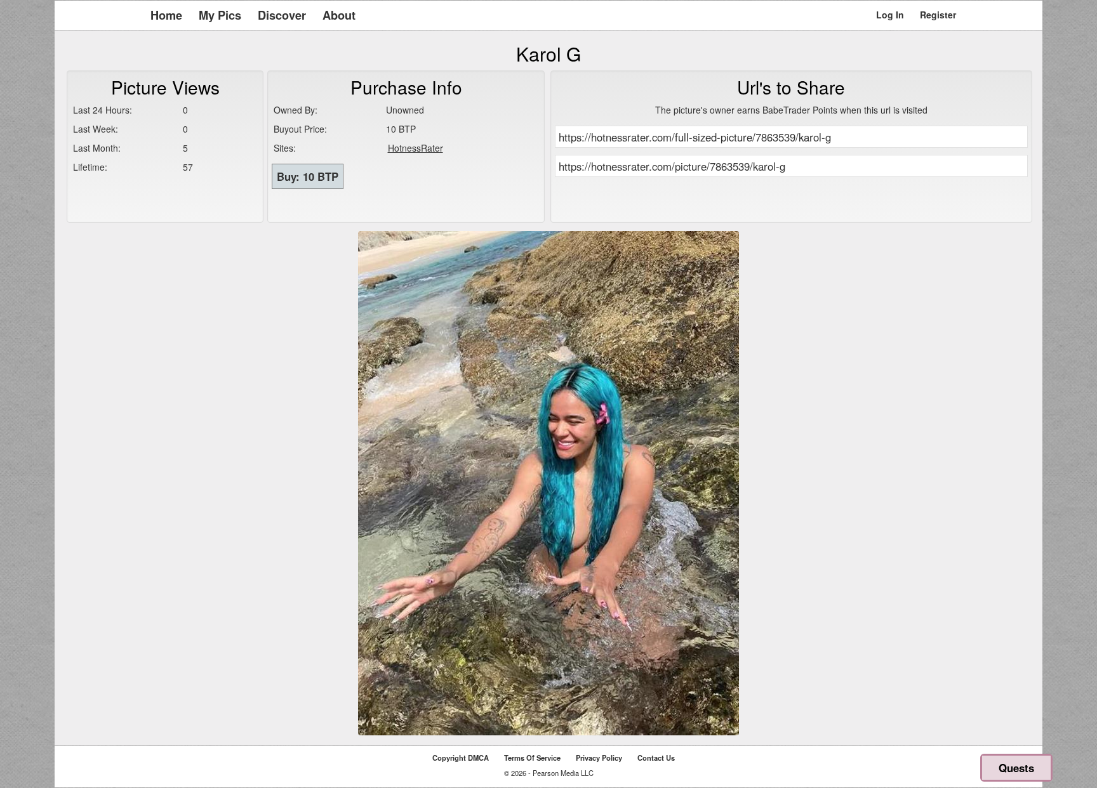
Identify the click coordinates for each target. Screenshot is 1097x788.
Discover (282, 15)
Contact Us (656, 757)
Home (166, 15)
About (339, 15)
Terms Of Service (532, 757)
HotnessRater (415, 147)
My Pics (220, 15)
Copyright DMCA (460, 757)
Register (938, 14)
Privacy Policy (599, 757)
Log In (890, 14)
